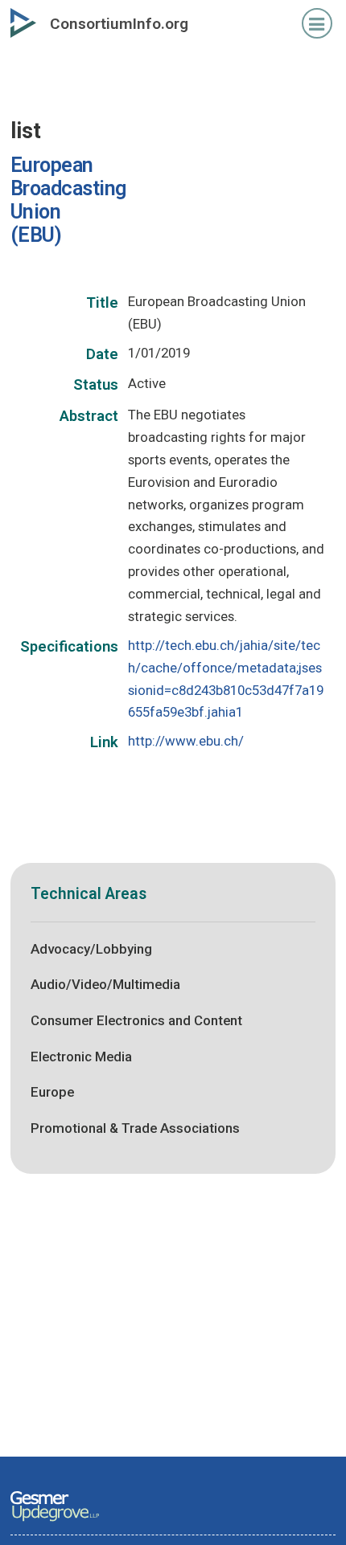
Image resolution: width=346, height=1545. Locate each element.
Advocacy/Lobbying (91, 949)
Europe (52, 1092)
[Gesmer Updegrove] (54, 1522)
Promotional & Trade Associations (135, 1128)
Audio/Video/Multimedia (105, 984)
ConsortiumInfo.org (119, 23)
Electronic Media (81, 1056)
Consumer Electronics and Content (136, 1020)
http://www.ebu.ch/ (186, 741)
